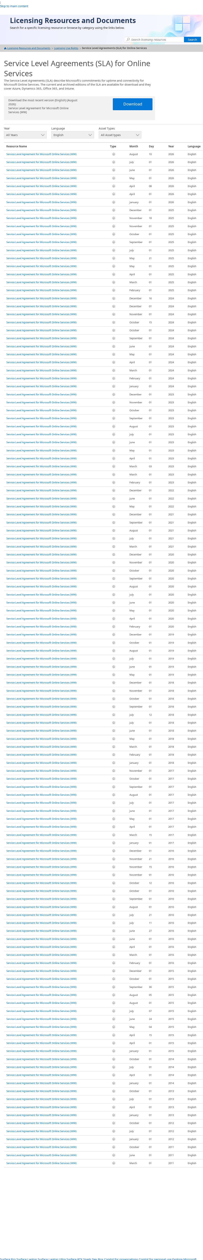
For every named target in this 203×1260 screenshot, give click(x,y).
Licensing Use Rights (66, 48)
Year (7, 128)
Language (58, 128)
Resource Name (16, 146)
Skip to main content (14, 6)
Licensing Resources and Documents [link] (73, 20)
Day (151, 146)
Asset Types (107, 128)
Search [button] (192, 40)
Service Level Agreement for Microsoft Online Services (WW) (41, 154)
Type (113, 146)
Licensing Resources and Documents (28, 48)
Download (132, 104)
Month (133, 146)
